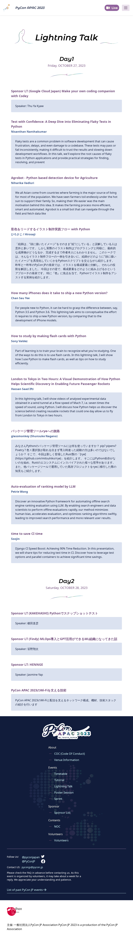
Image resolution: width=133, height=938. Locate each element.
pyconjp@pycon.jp (32, 867)
